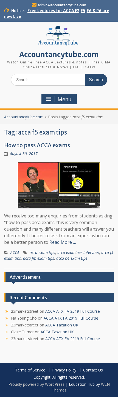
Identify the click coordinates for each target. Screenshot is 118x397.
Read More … (62, 242)
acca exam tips (42, 252)
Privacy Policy (64, 370)
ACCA (14, 252)
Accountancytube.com (59, 54)
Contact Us (93, 370)
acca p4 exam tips (71, 258)
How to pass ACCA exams (37, 145)
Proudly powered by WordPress (36, 384)
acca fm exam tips (38, 258)
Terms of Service (30, 370)
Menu (64, 99)
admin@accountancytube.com (62, 5)
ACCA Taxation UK (61, 325)
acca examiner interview (78, 252)
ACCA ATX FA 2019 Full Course (72, 311)
